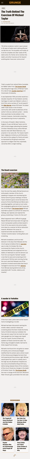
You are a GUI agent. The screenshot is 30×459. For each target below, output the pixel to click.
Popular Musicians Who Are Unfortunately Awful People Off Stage (8, 446)
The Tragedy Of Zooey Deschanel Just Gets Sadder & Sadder (7, 421)
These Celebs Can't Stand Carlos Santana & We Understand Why (22, 446)
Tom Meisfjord (6, 21)
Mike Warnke (7, 105)
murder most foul (17, 91)
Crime (3, 8)
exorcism (23, 244)
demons (23, 265)
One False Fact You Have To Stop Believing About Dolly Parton (22, 421)
